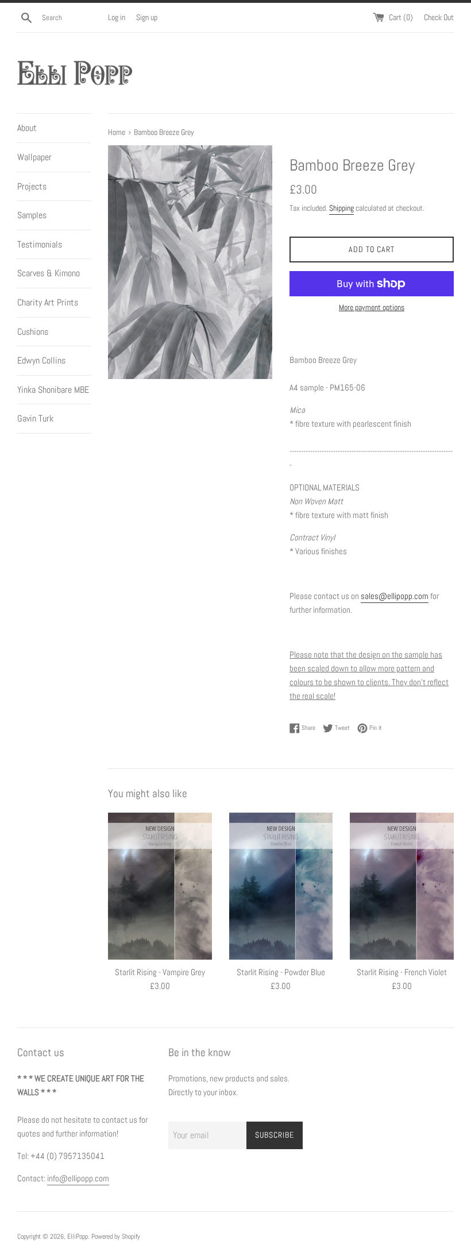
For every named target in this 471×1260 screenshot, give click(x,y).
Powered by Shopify (115, 1236)
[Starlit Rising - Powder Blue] (281, 886)
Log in (116, 17)
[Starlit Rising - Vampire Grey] (160, 886)
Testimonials (39, 244)
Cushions (32, 332)
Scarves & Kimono (48, 273)
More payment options (371, 307)
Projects (32, 186)
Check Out (439, 17)
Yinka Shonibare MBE (53, 390)
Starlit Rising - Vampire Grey (160, 972)
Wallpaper (34, 157)
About (27, 128)
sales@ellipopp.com (394, 595)
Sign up (146, 17)
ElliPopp (77, 1236)
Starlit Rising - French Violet (402, 972)
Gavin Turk (35, 418)
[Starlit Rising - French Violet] (402, 886)
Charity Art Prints (47, 302)
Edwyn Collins (41, 360)
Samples (32, 215)
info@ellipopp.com (78, 1178)
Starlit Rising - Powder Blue (281, 972)
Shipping (341, 208)
